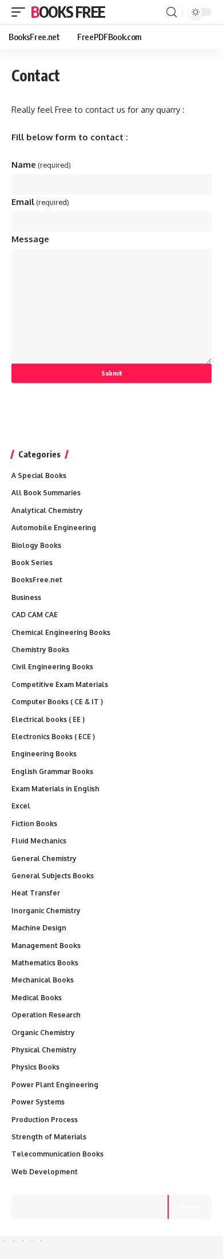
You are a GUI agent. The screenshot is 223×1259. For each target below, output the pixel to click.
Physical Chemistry (44, 1049)
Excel (20, 806)
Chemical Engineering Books (60, 632)
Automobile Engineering (53, 527)
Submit (111, 373)
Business (26, 597)
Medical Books (36, 997)
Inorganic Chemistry (46, 910)
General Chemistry (44, 858)
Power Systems (38, 1102)
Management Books (46, 945)
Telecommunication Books (57, 1154)
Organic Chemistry (43, 1032)
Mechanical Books (42, 980)
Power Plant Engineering (54, 1084)
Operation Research (46, 1015)
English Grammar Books (52, 771)
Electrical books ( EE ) (48, 719)
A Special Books (38, 475)
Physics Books (35, 1067)
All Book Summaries (46, 492)
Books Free (68, 11)
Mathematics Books (44, 962)
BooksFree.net (36, 579)
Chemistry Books (40, 649)
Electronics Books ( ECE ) (53, 736)
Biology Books (36, 545)
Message (30, 239)
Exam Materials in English (55, 788)
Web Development (44, 1171)
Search (190, 1206)
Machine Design (38, 927)
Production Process (44, 1119)
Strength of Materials (48, 1136)
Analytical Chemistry (47, 510)
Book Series (32, 562)
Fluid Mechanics (38, 840)
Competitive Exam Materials (59, 684)
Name (41, 164)
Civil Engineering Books (52, 666)
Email (40, 201)
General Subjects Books (52, 875)
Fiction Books (34, 823)
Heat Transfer (35, 893)
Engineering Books (44, 753)
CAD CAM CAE (34, 614)
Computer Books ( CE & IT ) (57, 701)
